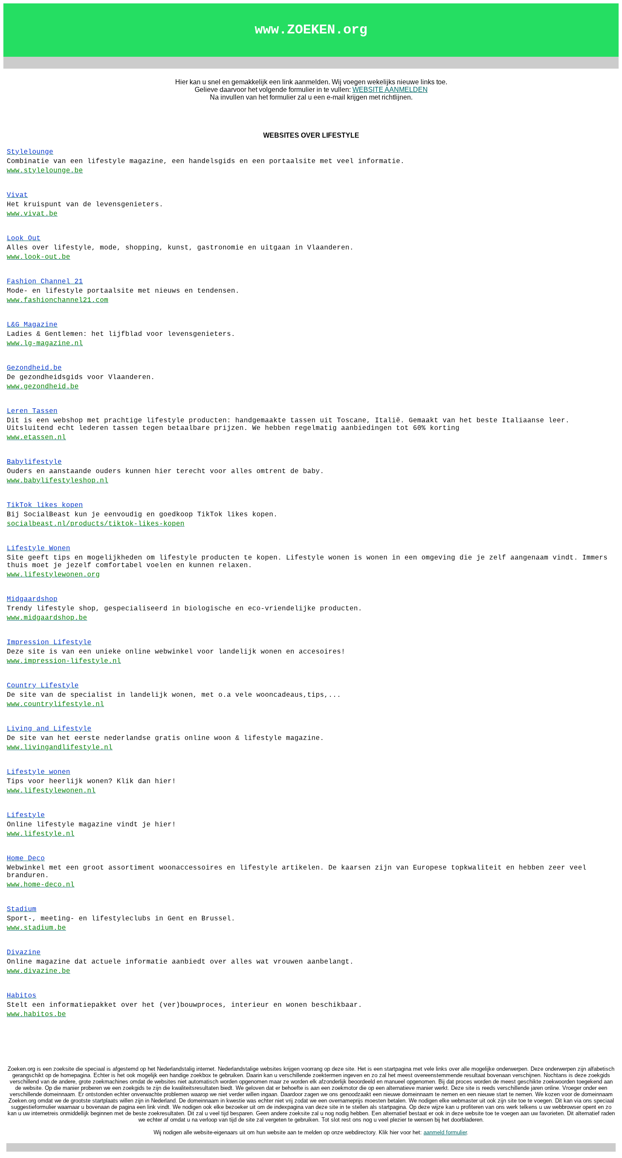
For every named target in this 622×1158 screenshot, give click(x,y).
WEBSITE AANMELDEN (390, 89)
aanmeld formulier (445, 1132)
